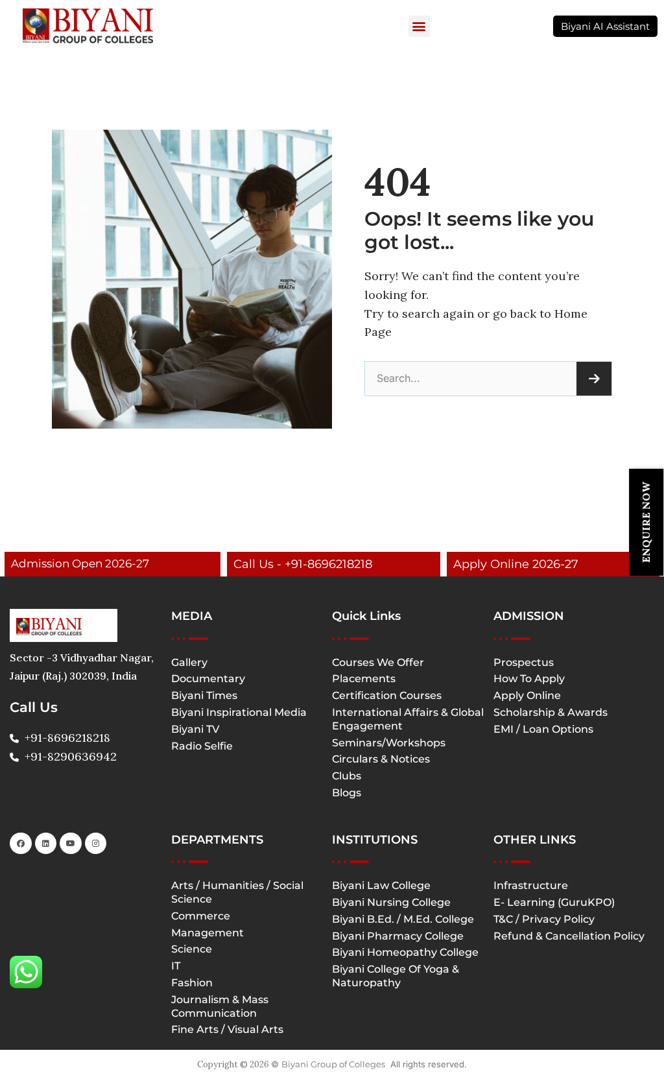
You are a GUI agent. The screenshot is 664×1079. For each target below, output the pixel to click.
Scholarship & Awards (550, 712)
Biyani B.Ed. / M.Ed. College (403, 919)
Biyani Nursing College (391, 902)
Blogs (346, 793)
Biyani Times (204, 695)
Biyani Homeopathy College (405, 952)
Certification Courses (387, 695)
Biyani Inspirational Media (239, 712)
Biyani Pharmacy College (398, 936)
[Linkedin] (46, 844)
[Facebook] (21, 844)
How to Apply (529, 678)
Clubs (346, 776)
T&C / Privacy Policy (544, 919)
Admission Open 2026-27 (80, 563)
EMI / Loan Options (543, 729)
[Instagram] (96, 844)
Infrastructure (530, 885)
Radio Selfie (202, 746)
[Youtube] (71, 844)
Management (207, 933)
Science (191, 949)
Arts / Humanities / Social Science (237, 892)
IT (175, 966)
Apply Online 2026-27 (515, 564)
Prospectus (523, 662)
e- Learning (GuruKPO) (554, 902)
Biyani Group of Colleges (333, 1064)
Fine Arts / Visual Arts (227, 1029)
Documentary (208, 678)
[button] (419, 26)
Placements (364, 678)
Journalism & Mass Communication (219, 1006)
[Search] (593, 379)
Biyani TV (195, 729)
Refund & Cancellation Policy (569, 936)
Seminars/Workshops (388, 743)
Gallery (189, 662)
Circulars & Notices (381, 759)
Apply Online (527, 695)
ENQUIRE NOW (645, 522)
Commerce (200, 916)
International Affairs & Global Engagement (408, 719)
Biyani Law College (381, 885)
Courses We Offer (378, 662)
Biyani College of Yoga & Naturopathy (395, 976)
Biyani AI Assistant (605, 26)
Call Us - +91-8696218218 (302, 564)
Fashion (192, 983)
